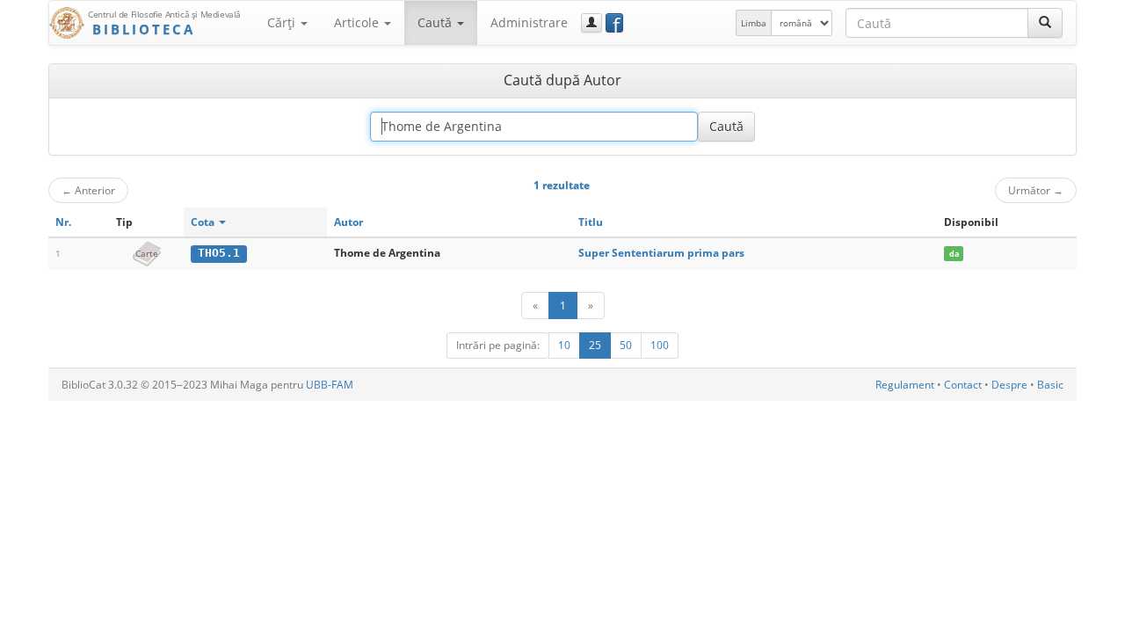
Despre (1009, 384)
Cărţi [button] (283, 22)
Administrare (529, 22)
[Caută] (1045, 23)
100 (659, 345)
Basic (1050, 384)
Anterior (88, 190)
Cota (204, 222)
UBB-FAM (329, 384)
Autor (348, 222)
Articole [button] (358, 22)
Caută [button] (436, 22)
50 (626, 345)
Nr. (63, 222)
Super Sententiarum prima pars (661, 252)
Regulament (904, 384)
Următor (1035, 190)
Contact (963, 384)
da (954, 253)
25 (595, 345)
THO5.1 (219, 252)
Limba (753, 23)
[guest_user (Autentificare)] (591, 23)
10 (564, 345)
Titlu (590, 222)
